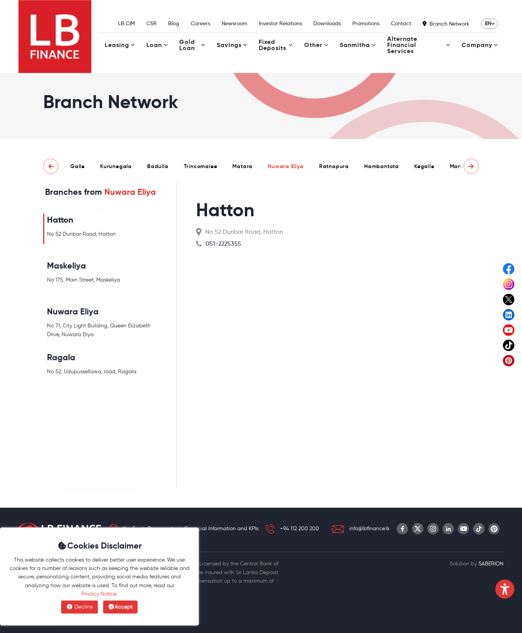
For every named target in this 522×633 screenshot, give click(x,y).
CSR (151, 23)
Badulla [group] (158, 166)
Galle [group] (77, 166)
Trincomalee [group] (200, 166)
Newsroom (234, 23)
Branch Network (449, 23)
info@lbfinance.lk (369, 528)
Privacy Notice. (99, 594)
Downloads (327, 23)
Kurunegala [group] (116, 166)
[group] (100, 229)
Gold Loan (187, 45)
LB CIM (126, 23)
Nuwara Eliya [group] (286, 166)
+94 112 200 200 (299, 528)
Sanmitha (355, 45)
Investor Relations (280, 23)
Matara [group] (242, 166)
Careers (200, 23)
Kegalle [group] (424, 166)
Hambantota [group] (381, 166)
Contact (401, 23)
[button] (50, 166)
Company (477, 45)
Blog (173, 23)
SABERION (491, 563)
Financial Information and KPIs (221, 528)
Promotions (365, 23)
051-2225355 (223, 243)
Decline (83, 607)
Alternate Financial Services (402, 45)
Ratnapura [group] (334, 166)
